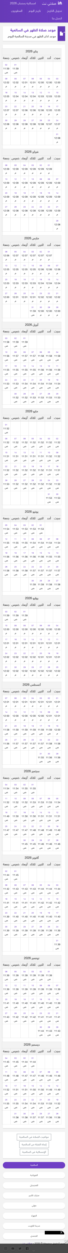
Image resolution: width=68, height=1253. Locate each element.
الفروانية (34, 1175)
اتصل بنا (57, 18)
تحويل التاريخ (54, 11)
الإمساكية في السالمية (34, 1152)
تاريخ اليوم (35, 11)
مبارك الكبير (34, 1195)
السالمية (34, 1165)
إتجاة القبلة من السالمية (34, 1144)
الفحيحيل (34, 1185)
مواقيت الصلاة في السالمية (34, 1137)
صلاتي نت (49, 4)
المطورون (16, 11)
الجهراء (34, 1216)
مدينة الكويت (34, 1226)
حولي (34, 1205)
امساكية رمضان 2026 (23, 3)
